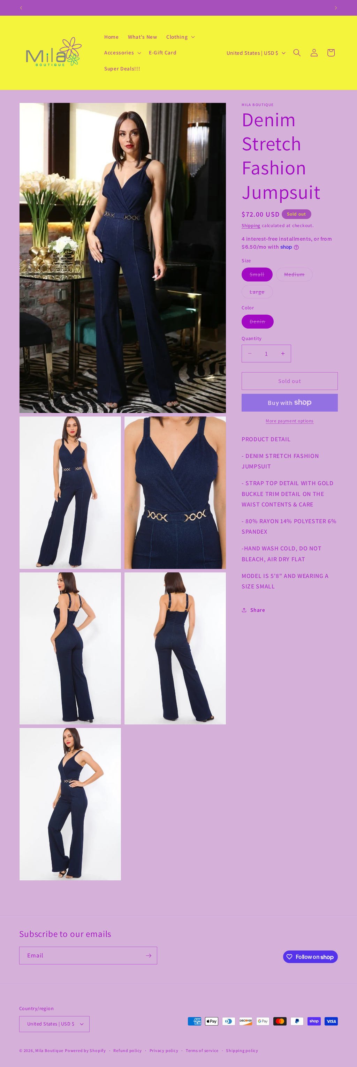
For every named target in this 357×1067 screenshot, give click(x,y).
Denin (262, 322)
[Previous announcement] (21, 7)
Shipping (251, 225)
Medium (298, 275)
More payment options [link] (290, 421)
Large (261, 293)
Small (261, 275)
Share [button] (257, 609)
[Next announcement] (336, 7)
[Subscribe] (148, 956)
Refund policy (127, 1050)
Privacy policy (164, 1050)
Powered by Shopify (85, 1050)
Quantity (252, 338)
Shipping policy (242, 1050)
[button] (180, 37)
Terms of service (202, 1050)
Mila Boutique (49, 1050)
